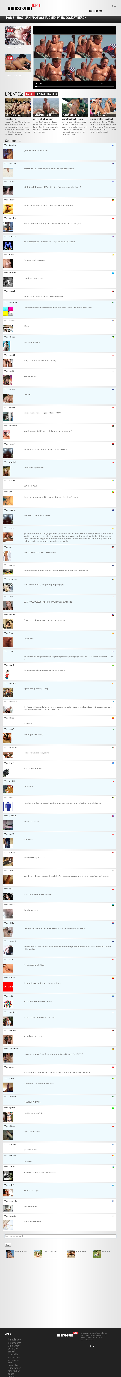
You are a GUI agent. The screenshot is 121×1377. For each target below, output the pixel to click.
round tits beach (12, 1357)
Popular (40, 94)
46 (106, 115)
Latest (30, 94)
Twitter (115, 6)
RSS (90, 11)
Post (7, 1245)
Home (10, 18)
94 (50, 115)
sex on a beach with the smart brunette (14, 1348)
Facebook (112, 6)
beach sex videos (14, 1340)
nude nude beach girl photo (14, 1360)
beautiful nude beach (14, 1367)
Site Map (98, 11)
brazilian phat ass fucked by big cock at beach (51, 18)
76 (78, 115)
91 (22, 75)
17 (21, 115)
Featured (52, 94)
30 (22, 47)
